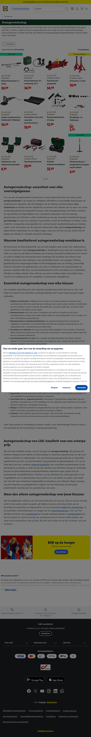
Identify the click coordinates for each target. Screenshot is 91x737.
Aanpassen (66, 387)
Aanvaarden (81, 387)
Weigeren (54, 387)
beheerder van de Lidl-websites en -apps (23, 353)
